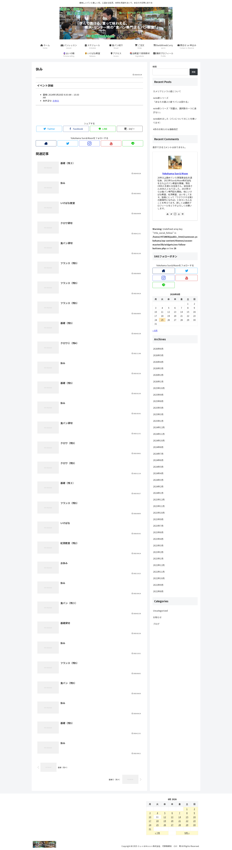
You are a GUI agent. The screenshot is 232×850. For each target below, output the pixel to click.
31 (150, 829)
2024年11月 (159, 433)
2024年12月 (159, 427)
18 (157, 820)
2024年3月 (158, 479)
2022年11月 (159, 571)
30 (194, 824)
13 (172, 817)
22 (187, 820)
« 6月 (155, 330)
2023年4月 (158, 538)
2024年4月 (158, 473)
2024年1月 (158, 492)
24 (150, 824)
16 (194, 817)
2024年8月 (158, 447)
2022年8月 (158, 591)
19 (165, 820)
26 (165, 824)
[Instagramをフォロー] (89, 143)
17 (150, 820)
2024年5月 (158, 466)
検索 (155, 66)
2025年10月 (159, 388)
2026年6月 (158, 348)
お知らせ (157, 617)
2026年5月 (158, 355)
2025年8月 (158, 401)
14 (179, 817)
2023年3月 (158, 545)
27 (172, 824)
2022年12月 (159, 565)
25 (157, 824)
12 (165, 817)
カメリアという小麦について (167, 91)
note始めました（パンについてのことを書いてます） (175, 120)
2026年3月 (158, 368)
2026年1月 (158, 381)
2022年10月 (159, 578)
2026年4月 (158, 361)
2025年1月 (158, 420)
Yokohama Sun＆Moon (175, 173)
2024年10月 (159, 440)
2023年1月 (158, 558)
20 (172, 820)
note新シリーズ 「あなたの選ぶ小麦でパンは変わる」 (175, 99)
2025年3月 (158, 414)
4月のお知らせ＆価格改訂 (165, 129)
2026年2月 (158, 374)
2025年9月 (158, 394)
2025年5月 (158, 407)
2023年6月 (158, 532)
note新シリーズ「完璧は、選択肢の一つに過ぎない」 (174, 110)
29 (187, 824)
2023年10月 (159, 512)
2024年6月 (158, 460)
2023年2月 (158, 552)
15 (187, 817)
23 (194, 820)
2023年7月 (158, 525)
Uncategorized (160, 610)
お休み (56, 100)
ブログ (156, 623)
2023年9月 (158, 519)
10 (150, 817)
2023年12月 (159, 499)
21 (179, 820)
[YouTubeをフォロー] (111, 143)
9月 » (186, 833)
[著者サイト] (46, 143)
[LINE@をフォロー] (132, 143)
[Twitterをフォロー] (67, 143)
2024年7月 (158, 453)
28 (179, 824)
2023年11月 (159, 506)
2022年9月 (158, 584)
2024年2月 (158, 486)
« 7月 (157, 833)
